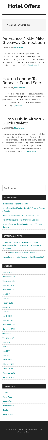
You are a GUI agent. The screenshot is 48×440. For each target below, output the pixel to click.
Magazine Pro (22, 429)
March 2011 (7, 360)
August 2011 (7, 342)
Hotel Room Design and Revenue (15, 204)
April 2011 (6, 355)
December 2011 (8, 325)
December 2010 (8, 373)
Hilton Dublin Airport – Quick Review (23, 121)
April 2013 (6, 298)
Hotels (5, 410)
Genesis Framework (37, 429)
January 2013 (7, 303)
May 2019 (6, 294)
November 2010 (8, 377)
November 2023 (8, 277)
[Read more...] (33, 65)
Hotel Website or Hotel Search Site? (24, 253)
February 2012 (8, 320)
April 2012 (6, 312)
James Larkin (7, 257)
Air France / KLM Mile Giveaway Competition (23, 40)
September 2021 (9, 281)
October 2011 (7, 333)
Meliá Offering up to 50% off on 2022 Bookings (20, 220)
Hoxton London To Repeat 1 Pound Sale (21, 80)
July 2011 (6, 347)
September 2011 (9, 338)
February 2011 (8, 364)
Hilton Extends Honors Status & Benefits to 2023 (21, 215)
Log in (28, 432)
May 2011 (6, 351)
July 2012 (6, 307)
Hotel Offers (24, 6)
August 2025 (7, 272)
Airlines (5, 393)
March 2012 (7, 316)
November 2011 (8, 329)
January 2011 (7, 369)
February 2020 (8, 285)
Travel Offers (7, 414)
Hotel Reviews (8, 406)
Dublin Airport (7, 397)
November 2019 (8, 290)
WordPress (21, 432)
